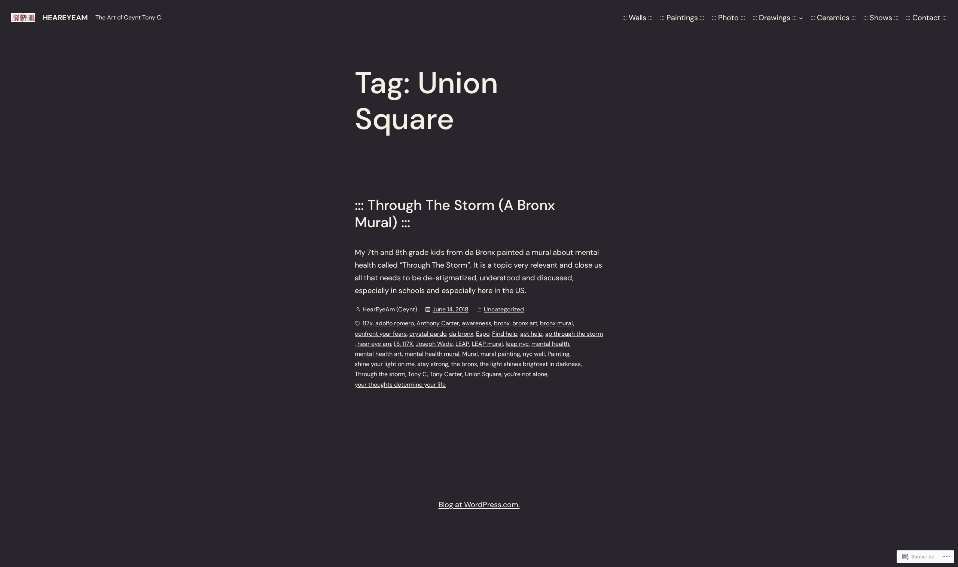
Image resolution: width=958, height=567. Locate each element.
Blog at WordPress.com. (479, 504)
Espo (482, 334)
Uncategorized (504, 309)
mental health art (378, 354)
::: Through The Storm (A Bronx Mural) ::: (455, 214)
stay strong (432, 364)
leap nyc (517, 344)
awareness (476, 323)
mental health (550, 344)
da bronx (461, 334)
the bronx (464, 364)
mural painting (500, 354)
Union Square (483, 374)
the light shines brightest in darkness (530, 364)
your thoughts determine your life (400, 384)
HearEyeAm (65, 17)
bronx (502, 323)
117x (368, 323)
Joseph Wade (434, 344)
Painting (558, 354)
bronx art (524, 323)
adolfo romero (394, 323)
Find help (505, 334)
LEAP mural (487, 344)
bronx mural (556, 323)
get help (531, 334)
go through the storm (574, 334)
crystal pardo (427, 334)
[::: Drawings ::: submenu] (801, 17)
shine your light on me (385, 364)
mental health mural (432, 354)
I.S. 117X (403, 344)
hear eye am (374, 344)
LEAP (462, 344)
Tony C (417, 374)
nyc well (534, 354)
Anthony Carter (438, 323)
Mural (470, 354)
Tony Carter (446, 374)
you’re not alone (525, 374)
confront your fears (381, 334)
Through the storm (380, 374)
